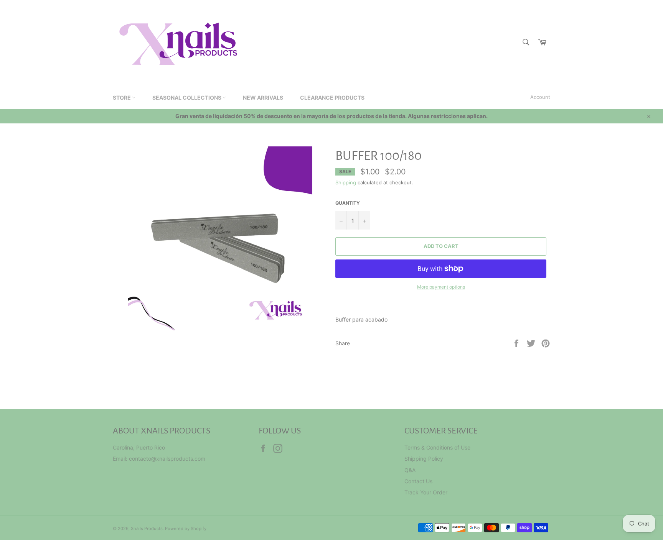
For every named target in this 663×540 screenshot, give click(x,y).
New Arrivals (263, 97)
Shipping (345, 182)
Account (540, 97)
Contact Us (418, 481)
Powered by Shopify (185, 528)
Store (122, 97)
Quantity (347, 203)
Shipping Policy (423, 458)
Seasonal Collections (187, 97)
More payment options (441, 287)
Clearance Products (332, 97)
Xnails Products (147, 528)
